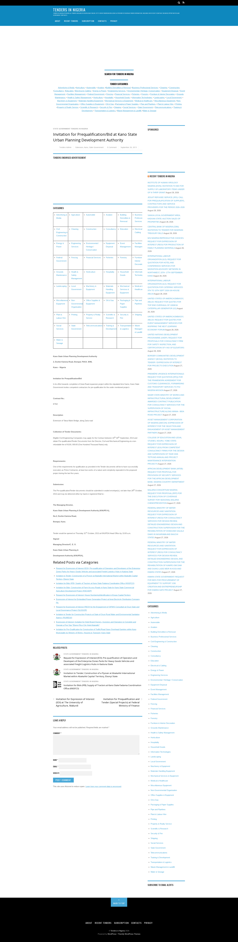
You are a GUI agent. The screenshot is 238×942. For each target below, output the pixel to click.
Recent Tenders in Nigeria (162, 176)
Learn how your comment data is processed (103, 786)
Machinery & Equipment (67, 101)
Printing (178, 104)
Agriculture (80, 88)
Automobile (91, 88)
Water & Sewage (149, 111)
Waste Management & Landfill (129, 111)
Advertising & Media (66, 88)
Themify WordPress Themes (129, 934)
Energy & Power (99, 91)
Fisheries (135, 94)
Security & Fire (106, 107)
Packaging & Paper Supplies (126, 104)
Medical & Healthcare (143, 101)
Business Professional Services (140, 218)
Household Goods (122, 97)
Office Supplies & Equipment (92, 104)
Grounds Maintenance (160, 728)
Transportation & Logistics (105, 111)
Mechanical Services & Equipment (119, 101)
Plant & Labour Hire (165, 104)
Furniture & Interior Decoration (162, 94)
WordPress (112, 934)
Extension (79, 147)
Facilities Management (76, 94)
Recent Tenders (71, 21)
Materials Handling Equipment (91, 101)
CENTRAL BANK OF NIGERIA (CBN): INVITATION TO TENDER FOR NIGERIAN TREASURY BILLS (165, 230)
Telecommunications (163, 107)
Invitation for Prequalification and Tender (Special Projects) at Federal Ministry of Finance (121, 702)
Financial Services (122, 94)
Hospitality (109, 97)
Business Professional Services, (145, 88)
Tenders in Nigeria (118, 931)
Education (69, 91)
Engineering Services (116, 91)
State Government (145, 107)
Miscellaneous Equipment (164, 101)
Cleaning (163, 88)
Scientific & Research (89, 107)
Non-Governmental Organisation (77, 303)
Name (55, 759)
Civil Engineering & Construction (62, 232)
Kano (86, 147)
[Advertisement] (119, 48)
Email (55, 766)
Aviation (101, 88)
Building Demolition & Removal (125, 218)
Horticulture (98, 97)
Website (56, 773)
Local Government (173, 97)
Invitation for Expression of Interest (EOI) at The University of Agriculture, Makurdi (73, 702)
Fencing (109, 94)
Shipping (117, 107)
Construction (174, 88)
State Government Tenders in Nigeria (70, 129)
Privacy (113, 21)
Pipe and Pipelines (148, 104)
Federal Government (96, 94)
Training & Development (160, 857)
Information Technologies (142, 97)
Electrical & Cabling (83, 91)
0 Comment (112, 147)
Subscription (88, 21)
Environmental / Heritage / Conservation (144, 91)
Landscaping (159, 97)
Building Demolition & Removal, (118, 88)
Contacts (102, 21)
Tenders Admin (65, 147)
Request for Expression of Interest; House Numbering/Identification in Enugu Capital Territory (93, 595)
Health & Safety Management (79, 97)
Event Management (158, 689)
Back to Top (119, 903)
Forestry (144, 94)
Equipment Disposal (170, 91)
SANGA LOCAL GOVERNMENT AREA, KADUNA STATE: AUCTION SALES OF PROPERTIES (164, 218)
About (57, 21)
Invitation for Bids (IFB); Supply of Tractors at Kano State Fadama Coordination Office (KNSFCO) (95, 583)
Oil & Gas (110, 104)
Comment (57, 733)
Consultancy (59, 91)
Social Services (129, 107)
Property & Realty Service (67, 107)
